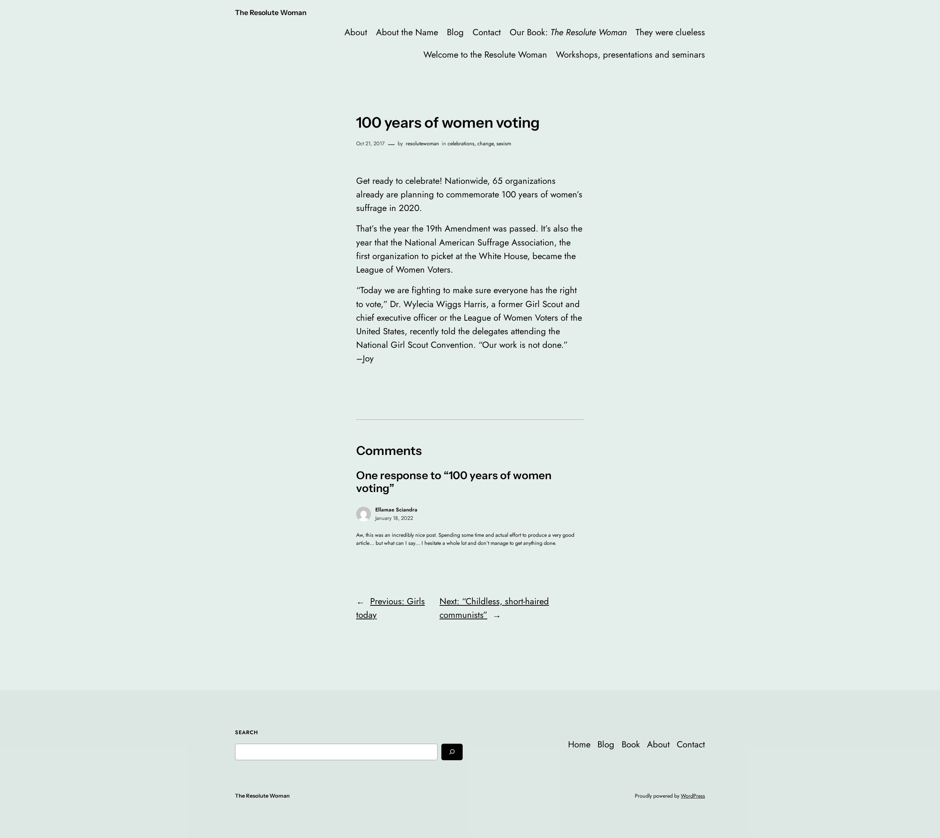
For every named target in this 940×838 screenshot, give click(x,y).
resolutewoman (422, 143)
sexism (503, 143)
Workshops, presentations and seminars (630, 54)
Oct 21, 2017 (370, 143)
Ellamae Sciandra (396, 509)
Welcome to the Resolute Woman (485, 54)
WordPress (693, 795)
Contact (487, 32)
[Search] (452, 752)
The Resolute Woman (271, 12)
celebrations (461, 143)
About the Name (407, 32)
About (355, 32)
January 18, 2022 (394, 518)
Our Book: (568, 32)
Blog (455, 32)
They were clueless (670, 32)
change (485, 143)
